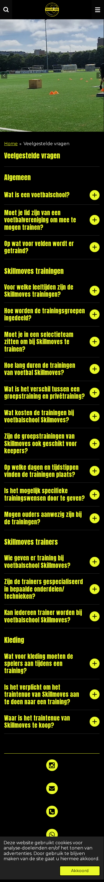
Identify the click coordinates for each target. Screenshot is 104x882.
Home (11, 143)
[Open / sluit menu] (98, 9)
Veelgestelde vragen (46, 143)
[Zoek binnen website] (6, 9)
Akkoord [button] (80, 870)
